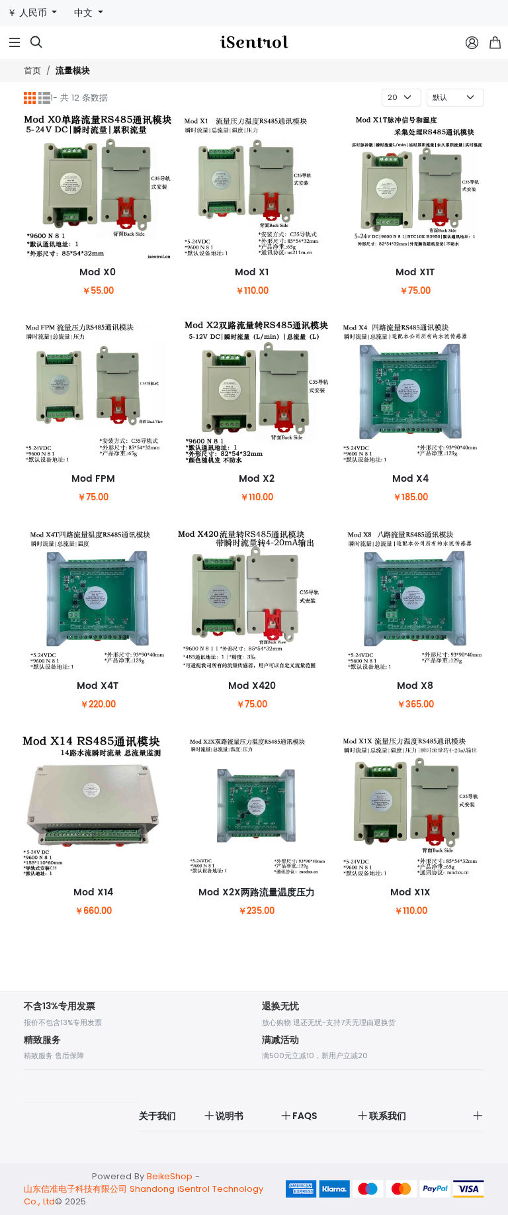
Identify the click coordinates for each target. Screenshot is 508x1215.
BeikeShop (169, 1176)
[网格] (30, 98)
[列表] (44, 98)
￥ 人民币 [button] (28, 13)
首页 (32, 70)
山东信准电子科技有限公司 (75, 1188)
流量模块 (73, 71)
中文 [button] (84, 13)
